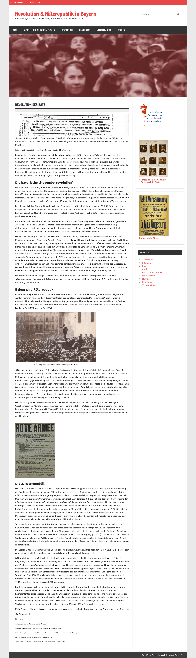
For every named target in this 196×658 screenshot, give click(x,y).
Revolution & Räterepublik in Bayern (55, 14)
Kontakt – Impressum (18, 2)
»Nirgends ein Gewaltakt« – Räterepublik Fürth (152, 180)
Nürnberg (146, 278)
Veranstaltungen (150, 285)
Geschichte (84, 30)
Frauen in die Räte (148, 238)
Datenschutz (35, 2)
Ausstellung (147, 259)
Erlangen (146, 262)
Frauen (121, 30)
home (14, 30)
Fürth (144, 269)
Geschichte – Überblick (153, 272)
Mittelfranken (104, 30)
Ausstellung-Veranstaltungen (39, 30)
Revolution (67, 30)
